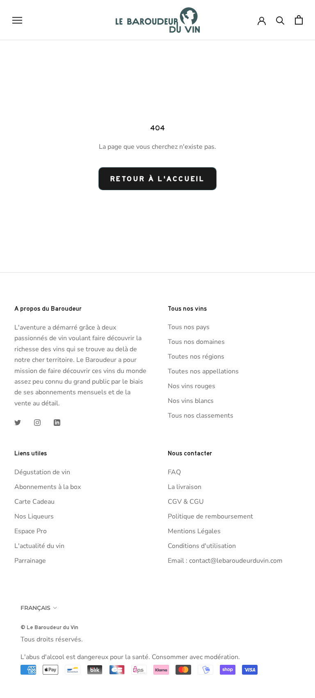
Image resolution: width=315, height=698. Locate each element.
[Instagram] (37, 422)
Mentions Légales (194, 531)
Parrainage (30, 560)
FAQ (174, 472)
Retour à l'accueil (157, 178)
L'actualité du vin (39, 545)
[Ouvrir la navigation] (17, 20)
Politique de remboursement (210, 516)
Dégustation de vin (42, 472)
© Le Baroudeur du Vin (49, 627)
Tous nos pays (189, 327)
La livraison (184, 486)
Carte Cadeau (34, 501)
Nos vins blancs (191, 400)
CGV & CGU (186, 501)
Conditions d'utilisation (202, 545)
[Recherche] (280, 20)
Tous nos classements (200, 415)
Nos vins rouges (191, 386)
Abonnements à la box (47, 486)
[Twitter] (17, 422)
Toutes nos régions (196, 356)
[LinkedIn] (57, 422)
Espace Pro (30, 531)
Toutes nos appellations (203, 371)
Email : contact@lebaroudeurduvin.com (225, 560)
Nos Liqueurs (34, 516)
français (35, 608)
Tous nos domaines (196, 341)
